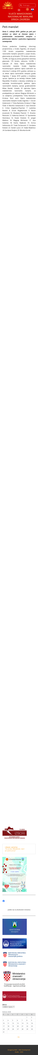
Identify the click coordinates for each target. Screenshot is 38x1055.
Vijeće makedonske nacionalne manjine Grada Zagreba (20, 16)
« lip (18, 1037)
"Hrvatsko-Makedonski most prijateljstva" (15, 849)
